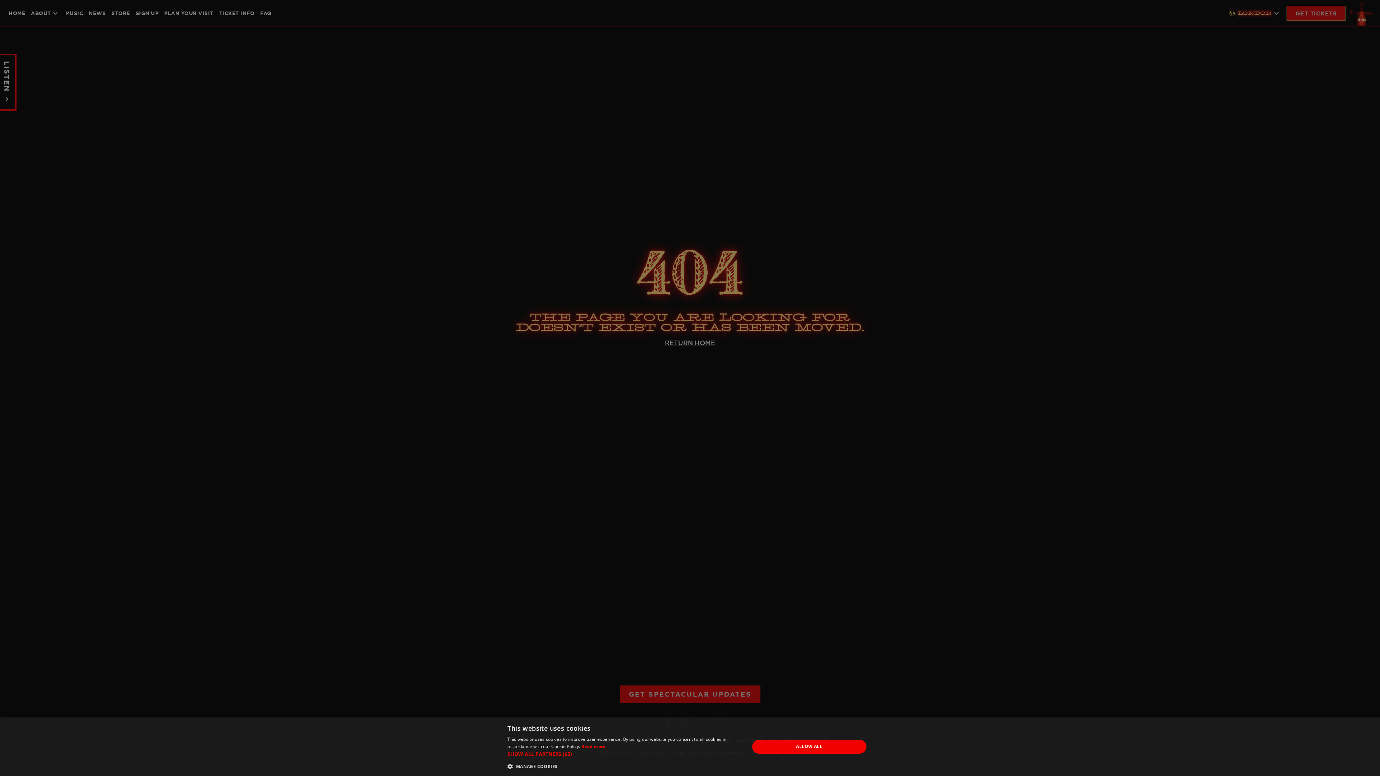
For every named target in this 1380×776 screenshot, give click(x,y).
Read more (593, 746)
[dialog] (690, 746)
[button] (624, 754)
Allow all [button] (809, 746)
